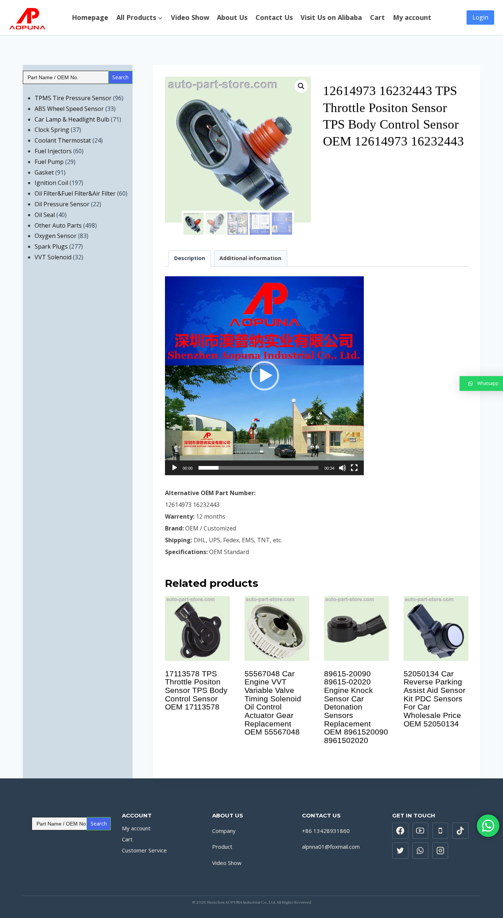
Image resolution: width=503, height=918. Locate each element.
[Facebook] (400, 831)
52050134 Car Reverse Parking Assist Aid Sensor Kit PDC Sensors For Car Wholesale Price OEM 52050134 (434, 698)
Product (222, 846)
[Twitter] (400, 850)
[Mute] (342, 468)
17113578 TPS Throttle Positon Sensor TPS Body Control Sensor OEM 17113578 (196, 690)
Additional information (250, 258)
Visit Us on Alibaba (331, 18)
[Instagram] (440, 850)
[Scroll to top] (493, 899)
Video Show (190, 18)
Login (480, 17)
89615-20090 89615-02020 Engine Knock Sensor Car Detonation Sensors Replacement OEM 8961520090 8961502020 (356, 706)
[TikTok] (460, 831)
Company (224, 830)
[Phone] (440, 831)
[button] (264, 375)
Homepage (90, 18)
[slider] (258, 468)
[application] (264, 375)
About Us (232, 18)
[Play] (174, 468)
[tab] (190, 258)
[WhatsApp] (420, 850)
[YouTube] (420, 831)
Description (189, 258)
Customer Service (144, 850)
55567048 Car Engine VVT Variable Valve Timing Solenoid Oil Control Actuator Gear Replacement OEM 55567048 (273, 702)
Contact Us (274, 18)
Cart (377, 18)
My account (412, 18)
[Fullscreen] (354, 468)
